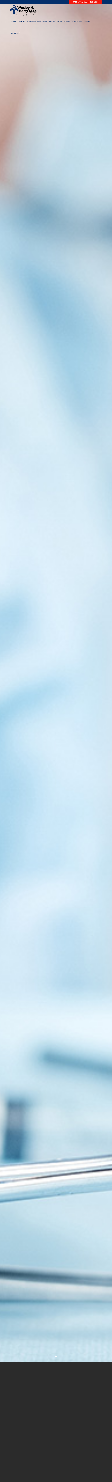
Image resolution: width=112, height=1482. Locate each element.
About (22, 21)
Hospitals (77, 21)
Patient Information (59, 21)
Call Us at (85, 2)
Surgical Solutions (37, 21)
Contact (15, 33)
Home (13, 21)
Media (87, 21)
